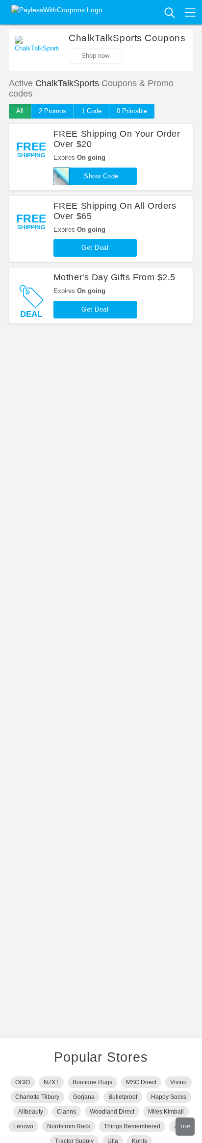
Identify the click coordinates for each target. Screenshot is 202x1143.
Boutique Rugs (92, 1082)
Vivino (178, 1082)
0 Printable (132, 111)
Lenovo (23, 1126)
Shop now (95, 55)
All (20, 111)
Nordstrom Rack (68, 1126)
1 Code (91, 111)
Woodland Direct (112, 1111)
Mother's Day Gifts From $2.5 (114, 277)
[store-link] (36, 50)
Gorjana (84, 1097)
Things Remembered (132, 1126)
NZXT (51, 1082)
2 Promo (52, 111)
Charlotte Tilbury (37, 1097)
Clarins (66, 1111)
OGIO (22, 1082)
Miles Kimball (166, 1111)
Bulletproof (122, 1097)
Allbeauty (30, 1111)
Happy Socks (168, 1097)
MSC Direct (141, 1082)
